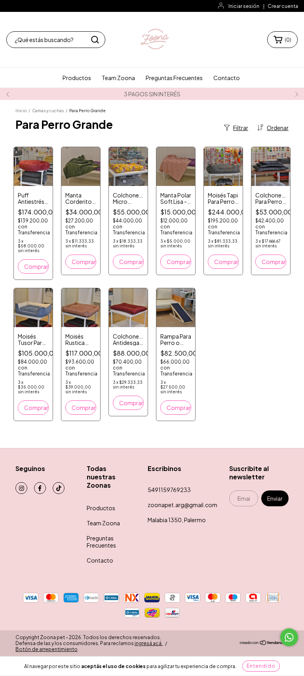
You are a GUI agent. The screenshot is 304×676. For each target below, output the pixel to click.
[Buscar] (95, 40)
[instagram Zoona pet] (21, 488)
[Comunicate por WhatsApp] (289, 637)
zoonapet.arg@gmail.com (182, 504)
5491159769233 (169, 489)
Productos (77, 77)
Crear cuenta (283, 6)
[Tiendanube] (264, 644)
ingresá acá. (149, 643)
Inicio (21, 110)
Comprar (36, 266)
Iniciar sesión (243, 6)
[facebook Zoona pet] (40, 488)
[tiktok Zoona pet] (59, 488)
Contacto (226, 77)
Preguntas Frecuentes (174, 77)
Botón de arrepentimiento (46, 649)
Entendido (261, 666)
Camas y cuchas (48, 110)
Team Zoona (118, 77)
